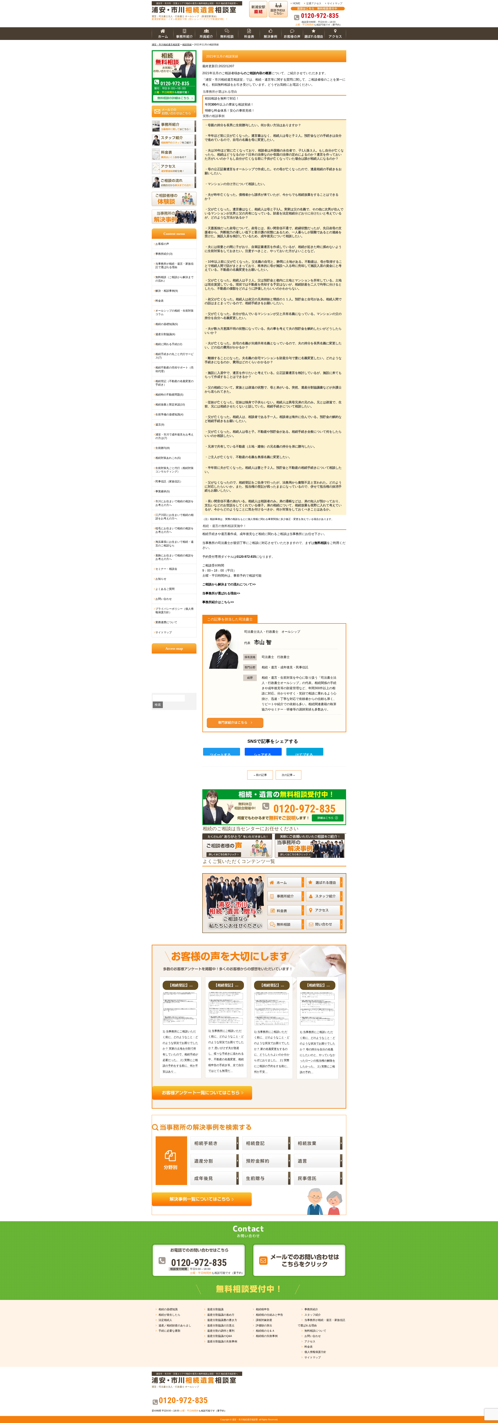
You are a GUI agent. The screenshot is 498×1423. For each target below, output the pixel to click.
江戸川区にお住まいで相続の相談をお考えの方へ (174, 516)
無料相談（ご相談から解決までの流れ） (174, 279)
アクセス (309, 1341)
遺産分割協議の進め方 (220, 1314)
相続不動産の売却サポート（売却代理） (174, 369)
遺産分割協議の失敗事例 (222, 1341)
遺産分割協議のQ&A (219, 1336)
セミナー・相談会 (166, 568)
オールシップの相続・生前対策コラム (174, 312)
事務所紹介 (311, 1309)
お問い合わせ (163, 598)
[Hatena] (306, 752)
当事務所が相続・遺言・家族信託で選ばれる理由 (174, 265)
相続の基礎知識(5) (166, 324)
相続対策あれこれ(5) (168, 457)
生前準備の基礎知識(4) (169, 414)
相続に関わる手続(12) (168, 344)
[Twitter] (223, 752)
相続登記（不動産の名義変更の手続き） (174, 383)
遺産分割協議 (215, 1309)
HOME (296, 3)
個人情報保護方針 (315, 1351)
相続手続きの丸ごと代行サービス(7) (174, 355)
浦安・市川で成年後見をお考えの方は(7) (174, 436)
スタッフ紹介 (312, 1314)
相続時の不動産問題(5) (169, 394)
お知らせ (160, 578)
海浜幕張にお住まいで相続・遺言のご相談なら (174, 543)
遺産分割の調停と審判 (220, 1330)
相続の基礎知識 (168, 1309)
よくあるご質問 (164, 588)
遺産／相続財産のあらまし (175, 1325)
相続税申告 (262, 1309)
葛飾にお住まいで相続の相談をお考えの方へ (174, 557)
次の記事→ (288, 774)
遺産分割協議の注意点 (220, 1325)
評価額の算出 (264, 1325)
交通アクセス (313, 3)
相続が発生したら (169, 1314)
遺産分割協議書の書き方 (222, 1320)
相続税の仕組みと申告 (269, 1314)
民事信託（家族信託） (169, 481)
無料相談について (315, 1330)
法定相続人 (165, 1320)
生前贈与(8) (162, 447)
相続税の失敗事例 (267, 1336)
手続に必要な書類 (169, 1330)
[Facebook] (265, 752)
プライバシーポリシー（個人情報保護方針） (174, 610)
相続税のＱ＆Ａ (265, 1330)
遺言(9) (159, 424)
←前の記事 (260, 774)
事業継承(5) (162, 491)
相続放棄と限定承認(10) (170, 404)
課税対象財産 (264, 1320)
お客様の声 (162, 243)
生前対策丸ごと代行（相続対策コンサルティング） (174, 469)
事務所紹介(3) (164, 253)
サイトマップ (334, 3)
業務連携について (166, 622)
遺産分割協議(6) (165, 334)
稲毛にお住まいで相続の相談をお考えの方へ (174, 530)
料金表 (159, 300)
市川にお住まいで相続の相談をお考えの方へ (174, 503)
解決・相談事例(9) (166, 290)
